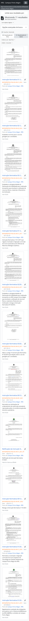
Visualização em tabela (21, 35)
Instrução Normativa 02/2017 (12, 284)
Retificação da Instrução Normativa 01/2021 (12, 449)
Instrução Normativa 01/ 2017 (12, 231)
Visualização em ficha (8, 35)
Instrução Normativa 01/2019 (12, 600)
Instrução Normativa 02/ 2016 (12, 126)
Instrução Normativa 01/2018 (12, 547)
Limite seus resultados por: (14, 13)
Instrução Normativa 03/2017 (12, 344)
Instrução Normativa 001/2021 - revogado (12, 395)
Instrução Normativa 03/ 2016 (12, 175)
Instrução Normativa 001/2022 (12, 499)
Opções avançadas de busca (12, 27)
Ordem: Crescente (6, 43)
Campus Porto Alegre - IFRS (15, 86)
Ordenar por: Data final (8, 40)
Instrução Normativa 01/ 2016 (12, 79)
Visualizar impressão (8, 32)
